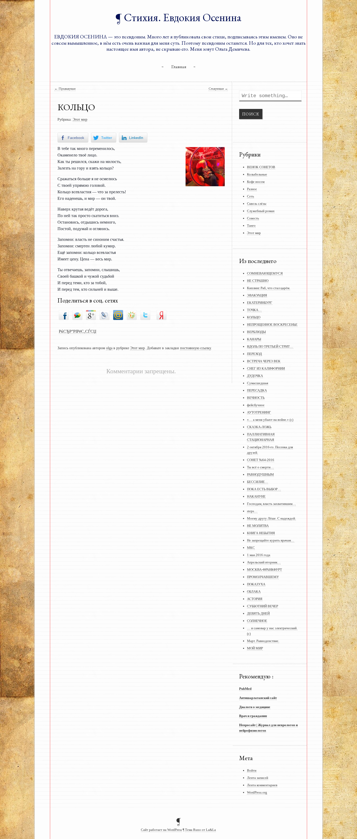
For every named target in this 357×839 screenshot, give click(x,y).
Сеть (250, 196)
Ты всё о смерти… (260, 467)
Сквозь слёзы (256, 204)
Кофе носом (255, 182)
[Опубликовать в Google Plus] (91, 314)
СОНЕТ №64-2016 (260, 460)
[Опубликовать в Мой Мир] (118, 314)
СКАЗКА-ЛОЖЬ (259, 427)
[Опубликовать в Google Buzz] (77, 314)
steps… (252, 511)
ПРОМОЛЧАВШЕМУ (263, 577)
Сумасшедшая (257, 383)
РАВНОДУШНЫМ (260, 474)
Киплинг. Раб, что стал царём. (268, 288)
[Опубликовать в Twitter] (145, 314)
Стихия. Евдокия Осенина (182, 17)
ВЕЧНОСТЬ (255, 398)
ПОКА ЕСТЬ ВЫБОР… (264, 489)
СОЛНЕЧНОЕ (257, 621)
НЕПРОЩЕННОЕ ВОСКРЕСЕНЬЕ (272, 325)
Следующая (218, 88)
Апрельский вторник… (264, 562)
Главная (178, 66)
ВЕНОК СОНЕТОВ (261, 167)
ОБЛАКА (254, 591)
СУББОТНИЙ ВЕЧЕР (262, 606)
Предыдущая (65, 88)
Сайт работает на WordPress (161, 830)
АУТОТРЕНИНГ (259, 412)
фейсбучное (255, 405)
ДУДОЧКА (255, 376)
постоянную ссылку (195, 348)
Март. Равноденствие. (263, 641)
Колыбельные (257, 174)
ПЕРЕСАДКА (257, 390)
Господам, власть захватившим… (271, 504)
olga (109, 348)
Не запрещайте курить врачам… (270, 540)
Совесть (253, 218)
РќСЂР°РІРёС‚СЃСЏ (77, 331)
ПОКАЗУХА (256, 584)
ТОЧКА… (254, 310)
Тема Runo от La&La (200, 830)
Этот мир (80, 119)
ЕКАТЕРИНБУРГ (259, 303)
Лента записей (257, 778)
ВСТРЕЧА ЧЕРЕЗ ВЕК (263, 361)
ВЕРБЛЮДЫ (256, 332)
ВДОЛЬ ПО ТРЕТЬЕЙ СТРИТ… (270, 346)
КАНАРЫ (254, 339)
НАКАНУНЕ (256, 496)
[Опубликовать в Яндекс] (161, 314)
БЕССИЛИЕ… (257, 482)
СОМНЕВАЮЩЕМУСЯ (265, 273)
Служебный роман (260, 211)
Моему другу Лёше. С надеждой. (271, 518)
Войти (251, 770)
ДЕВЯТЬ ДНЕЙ (258, 613)
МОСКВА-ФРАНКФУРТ (264, 570)
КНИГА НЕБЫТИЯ (261, 533)
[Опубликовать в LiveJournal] (105, 314)
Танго (251, 226)
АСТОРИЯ (254, 599)
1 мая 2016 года (258, 555)
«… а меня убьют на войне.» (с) (270, 420)
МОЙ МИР (255, 648)
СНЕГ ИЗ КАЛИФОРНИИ (266, 368)
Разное (252, 189)
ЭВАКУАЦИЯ (257, 295)
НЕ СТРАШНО (257, 281)
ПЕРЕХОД (254, 354)
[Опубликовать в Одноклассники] (132, 314)
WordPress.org (257, 792)
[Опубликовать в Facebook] (64, 314)
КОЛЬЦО (253, 317)
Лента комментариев (262, 785)
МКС (251, 548)
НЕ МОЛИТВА (258, 526)
